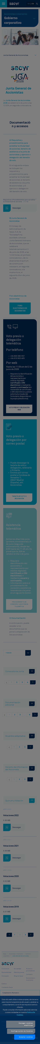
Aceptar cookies (26, 1037)
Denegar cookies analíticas (26, 1024)
